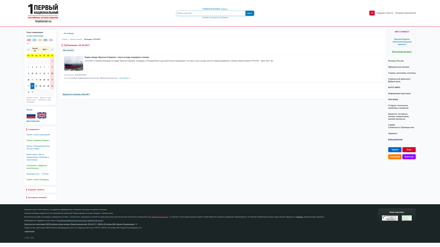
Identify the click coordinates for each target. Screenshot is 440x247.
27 (44, 86)
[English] (41, 115)
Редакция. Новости (36, 190)
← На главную (68, 33)
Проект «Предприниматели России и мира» (38, 147)
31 (32, 92)
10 (32, 73)
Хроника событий (76, 39)
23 (28, 86)
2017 (44, 49)
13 (44, 73)
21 (48, 80)
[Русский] (31, 115)
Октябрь (34, 49)
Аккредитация (29, 231)
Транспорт (409, 157)
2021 (51, 40)
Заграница (395, 157)
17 (32, 80)
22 (52, 80)
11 (36, 73)
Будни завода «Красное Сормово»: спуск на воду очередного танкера (117, 57)
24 (32, 86)
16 (28, 80)
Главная (64, 39)
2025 (29, 40)
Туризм (395, 150)
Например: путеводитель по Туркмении (215, 17)
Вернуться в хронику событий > (76, 94)
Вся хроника (68, 50)
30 (28, 92)
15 (52, 73)
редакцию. (299, 217)
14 (48, 73)
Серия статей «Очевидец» (37, 180)
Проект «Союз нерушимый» (38, 135)
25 (36, 86)
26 (40, 86)
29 (52, 86)
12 (40, 73)
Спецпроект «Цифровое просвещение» (36, 167)
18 (36, 80)
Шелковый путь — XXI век (37, 174)
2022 (45, 40)
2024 (34, 40)
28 (48, 86)
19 (40, 80)
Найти (249, 13)
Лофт (409, 150)
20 (44, 80)
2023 (40, 40)
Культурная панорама (37, 197)
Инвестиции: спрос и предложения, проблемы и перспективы (37, 157)
